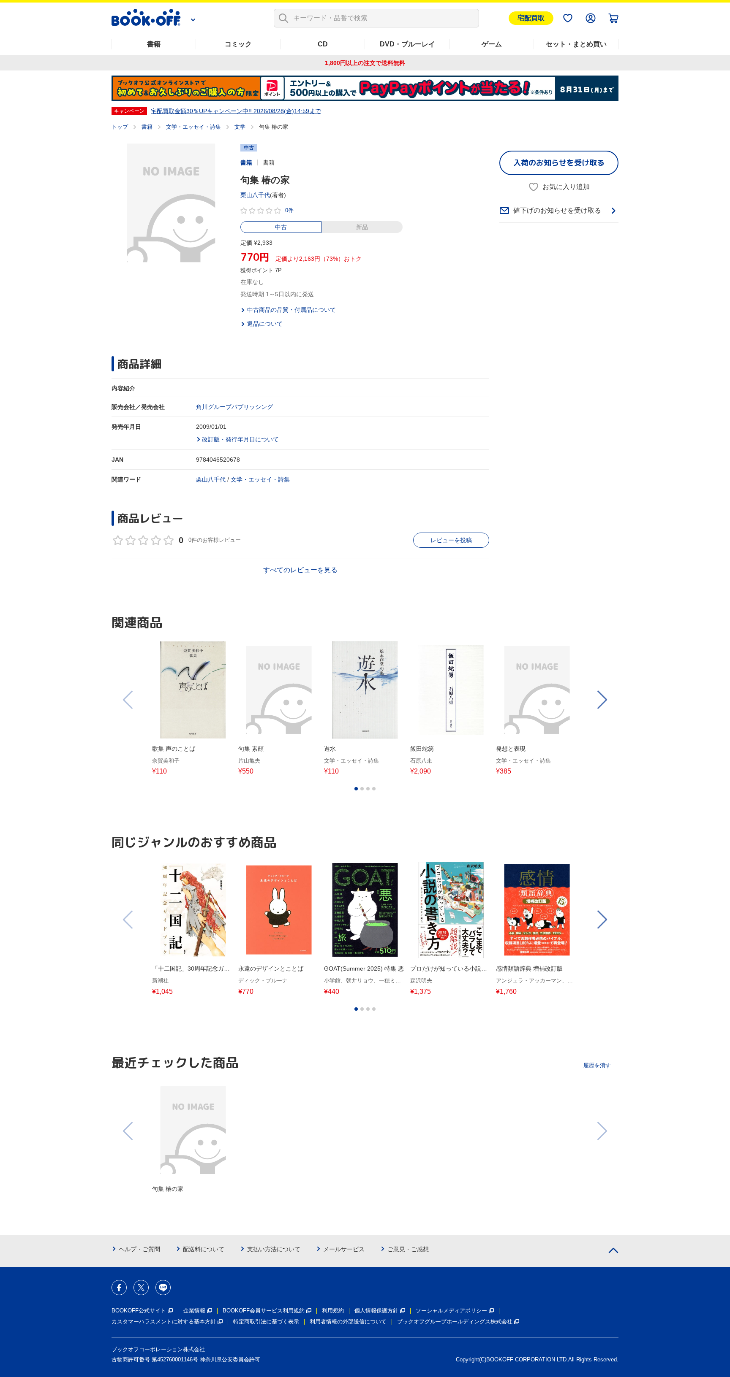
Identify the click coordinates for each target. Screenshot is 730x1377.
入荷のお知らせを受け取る (559, 162)
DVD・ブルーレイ (407, 44)
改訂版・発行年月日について (240, 439)
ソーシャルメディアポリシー (451, 1310)
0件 (289, 210)
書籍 (154, 44)
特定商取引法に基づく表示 (266, 1321)
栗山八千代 (255, 195)
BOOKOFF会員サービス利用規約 (264, 1310)
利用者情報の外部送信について (348, 1321)
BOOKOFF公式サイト (139, 1310)
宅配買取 (531, 18)
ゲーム (492, 44)
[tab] (356, 788)
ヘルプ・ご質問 (139, 1249)
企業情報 (194, 1310)
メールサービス (344, 1249)
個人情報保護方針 (376, 1310)
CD (323, 44)
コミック (238, 44)
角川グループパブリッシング (234, 406)
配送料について (203, 1249)
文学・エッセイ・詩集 (193, 127)
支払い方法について (273, 1249)
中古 (281, 227)
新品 (362, 227)
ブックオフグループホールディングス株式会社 (454, 1321)
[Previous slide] (128, 699)
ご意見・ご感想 (408, 1249)
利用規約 (333, 1310)
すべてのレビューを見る (300, 570)
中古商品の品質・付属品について (291, 309)
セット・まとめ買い (576, 44)
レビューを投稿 (451, 540)
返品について (265, 323)
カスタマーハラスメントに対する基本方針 (164, 1321)
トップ (120, 127)
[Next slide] (601, 699)
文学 (239, 127)
